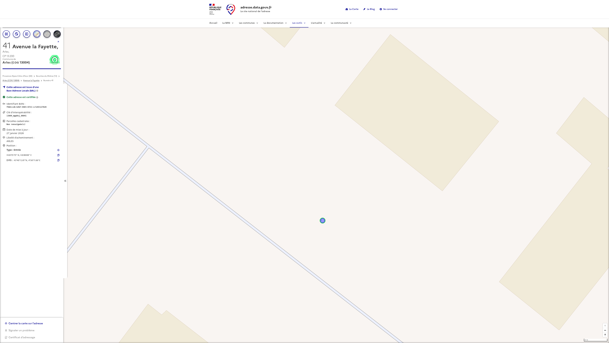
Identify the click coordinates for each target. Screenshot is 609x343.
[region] (304, 181)
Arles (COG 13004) (11, 80)
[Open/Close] (65, 181)
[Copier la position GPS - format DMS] (58, 160)
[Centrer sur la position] (58, 150)
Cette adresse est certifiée (21, 97)
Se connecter (390, 9)
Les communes (247, 23)
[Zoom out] (605, 330)
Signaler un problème (21, 330)
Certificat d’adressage (22, 337)
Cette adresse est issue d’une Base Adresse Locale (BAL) (23, 88)
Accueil (213, 23)
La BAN (226, 23)
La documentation (273, 23)
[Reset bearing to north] (605, 335)
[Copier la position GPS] (58, 155)
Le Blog (371, 9)
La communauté (339, 23)
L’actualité (316, 23)
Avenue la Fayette (31, 80)
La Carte (353, 9)
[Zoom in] (605, 325)
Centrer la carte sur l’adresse (26, 323)
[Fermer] (58, 41)
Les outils (297, 23)
